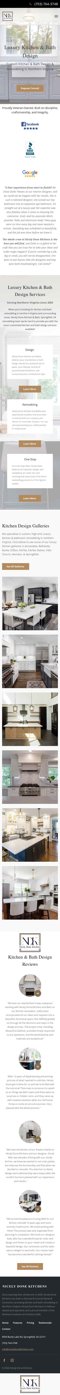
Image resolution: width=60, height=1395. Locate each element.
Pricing (30, 1322)
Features (17, 1322)
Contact (6, 1329)
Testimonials (45, 1322)
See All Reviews (30, 1266)
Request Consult (30, 88)
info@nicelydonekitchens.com (17, 1349)
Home (5, 1322)
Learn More (30, 389)
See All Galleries (16, 566)
